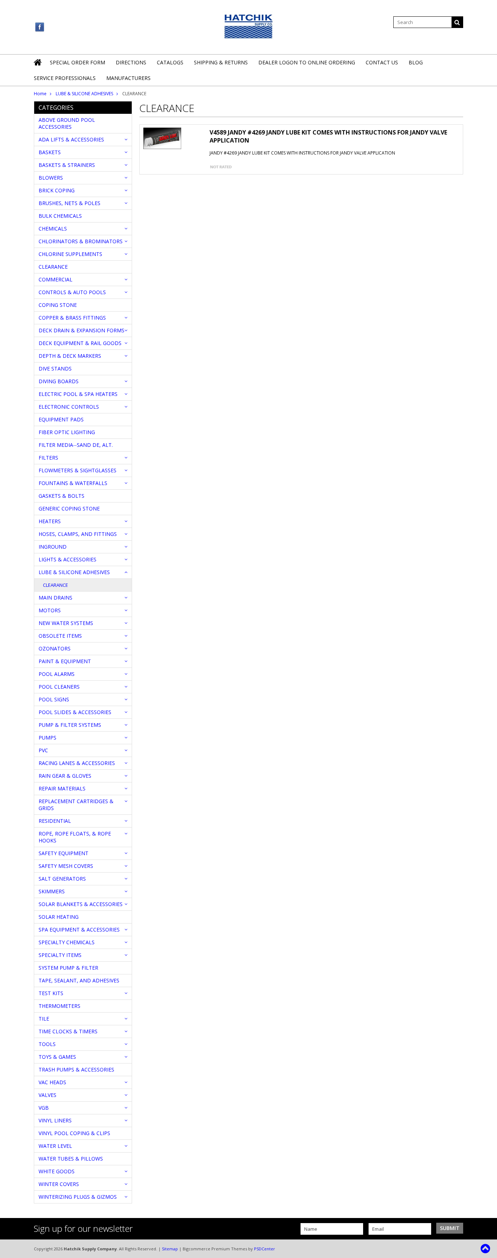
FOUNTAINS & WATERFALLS (73, 483)
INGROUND (53, 546)
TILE (44, 1018)
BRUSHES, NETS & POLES (69, 203)
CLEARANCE (53, 266)
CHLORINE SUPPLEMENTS (70, 254)
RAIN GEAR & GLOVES (65, 775)
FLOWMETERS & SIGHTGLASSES (77, 470)
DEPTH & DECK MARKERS (70, 355)
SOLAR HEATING (59, 916)
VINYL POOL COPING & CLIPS (74, 1133)
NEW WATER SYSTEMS (66, 623)
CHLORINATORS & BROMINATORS (81, 241)
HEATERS (50, 521)
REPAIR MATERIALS (62, 788)
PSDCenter (264, 1248)
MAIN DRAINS (55, 597)
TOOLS (47, 1044)
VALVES (47, 1094)
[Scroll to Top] (486, 1248)
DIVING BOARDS (59, 381)
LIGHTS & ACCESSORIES (67, 559)
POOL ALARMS (57, 673)
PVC (43, 750)
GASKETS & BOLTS (61, 495)
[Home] (38, 67)
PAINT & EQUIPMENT (65, 661)
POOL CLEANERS (59, 686)
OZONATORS (55, 648)
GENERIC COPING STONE (69, 508)
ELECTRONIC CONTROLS (69, 406)
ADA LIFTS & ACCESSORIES (71, 139)
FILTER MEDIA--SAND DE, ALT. (76, 444)
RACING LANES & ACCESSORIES (77, 763)
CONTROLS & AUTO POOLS (72, 292)
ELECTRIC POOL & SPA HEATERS (78, 393)
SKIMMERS (52, 891)
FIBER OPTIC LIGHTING (67, 432)
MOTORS (50, 610)
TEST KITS (51, 993)
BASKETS (50, 152)
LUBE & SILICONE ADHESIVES (84, 94)
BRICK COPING (57, 190)
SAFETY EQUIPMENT (63, 853)
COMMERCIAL (55, 279)
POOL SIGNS (54, 699)
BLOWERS (51, 177)
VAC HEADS (52, 1082)
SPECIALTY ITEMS (60, 954)
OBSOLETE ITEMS (60, 635)
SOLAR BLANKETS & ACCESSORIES (81, 904)
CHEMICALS (53, 228)
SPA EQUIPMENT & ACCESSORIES (79, 929)
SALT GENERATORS (62, 878)
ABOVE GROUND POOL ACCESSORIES (67, 123)
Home (40, 94)
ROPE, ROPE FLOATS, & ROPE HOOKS (75, 837)
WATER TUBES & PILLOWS (71, 1158)
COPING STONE (58, 304)
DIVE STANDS (55, 368)
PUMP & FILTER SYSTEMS (70, 724)
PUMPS (47, 737)
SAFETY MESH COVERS (66, 865)
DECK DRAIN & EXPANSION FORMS (81, 330)
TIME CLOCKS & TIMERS (68, 1031)
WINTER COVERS (59, 1184)
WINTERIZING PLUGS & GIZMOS (78, 1196)
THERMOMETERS (59, 1005)
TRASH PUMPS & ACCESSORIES (76, 1069)
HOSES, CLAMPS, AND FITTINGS (78, 533)
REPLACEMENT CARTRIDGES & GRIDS (76, 805)
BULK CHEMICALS (60, 215)
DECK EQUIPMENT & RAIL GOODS (80, 343)
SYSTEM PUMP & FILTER (68, 967)
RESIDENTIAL (55, 820)
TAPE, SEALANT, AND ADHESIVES (79, 980)
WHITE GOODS (57, 1171)
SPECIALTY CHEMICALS (67, 942)
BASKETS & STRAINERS (67, 164)
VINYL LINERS (55, 1120)
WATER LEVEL (55, 1145)
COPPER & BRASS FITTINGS (72, 317)
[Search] (457, 22)
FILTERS (48, 457)
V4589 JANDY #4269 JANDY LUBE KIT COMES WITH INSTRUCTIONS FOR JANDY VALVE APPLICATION (328, 136)
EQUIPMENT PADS (61, 419)
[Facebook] (39, 27)
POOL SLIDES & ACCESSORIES (75, 712)
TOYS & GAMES (57, 1056)
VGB (44, 1107)
